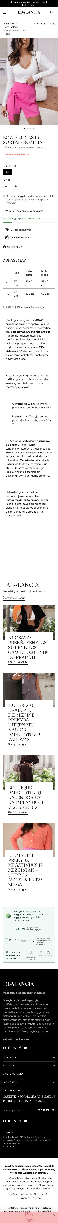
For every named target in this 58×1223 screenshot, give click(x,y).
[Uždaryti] (54, 1215)
